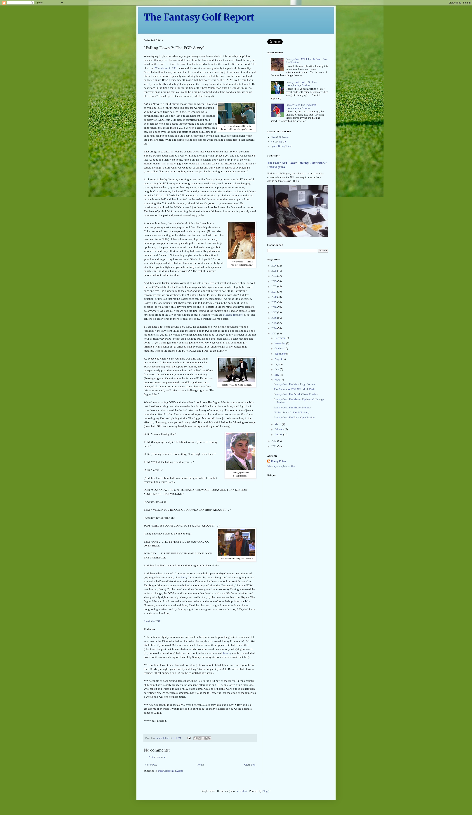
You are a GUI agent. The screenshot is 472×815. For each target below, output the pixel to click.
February (280, 429)
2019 (274, 302)
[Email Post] (188, 738)
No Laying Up (278, 141)
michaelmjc (242, 791)
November (280, 343)
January (279, 434)
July (277, 364)
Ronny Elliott (278, 461)
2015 (274, 323)
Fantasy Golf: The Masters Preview (292, 407)
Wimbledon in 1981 (166, 68)
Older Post (249, 764)
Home (200, 764)
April (278, 380)
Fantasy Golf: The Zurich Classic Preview (296, 394)
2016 (274, 318)
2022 (274, 286)
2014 (274, 328)
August (279, 359)
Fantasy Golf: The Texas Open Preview (294, 417)
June (277, 369)
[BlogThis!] (199, 738)
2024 (274, 276)
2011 (274, 446)
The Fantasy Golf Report (199, 17)
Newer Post (151, 764)
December (280, 338)
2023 (274, 281)
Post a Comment (157, 757)
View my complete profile (281, 466)
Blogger (266, 791)
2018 (274, 307)
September (280, 353)
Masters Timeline (233, 314)
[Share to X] (202, 738)
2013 (274, 333)
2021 (274, 291)
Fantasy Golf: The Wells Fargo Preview (294, 384)
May (277, 374)
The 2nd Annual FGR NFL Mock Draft (294, 389)
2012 (274, 441)
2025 (274, 270)
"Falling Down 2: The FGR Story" (292, 412)
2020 (274, 297)
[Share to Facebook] (206, 738)
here (183, 577)
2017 (274, 312)
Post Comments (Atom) (170, 770)
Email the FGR (152, 621)
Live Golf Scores (280, 137)
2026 (274, 265)
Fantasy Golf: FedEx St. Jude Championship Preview (301, 84)
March (278, 424)
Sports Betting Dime (281, 146)
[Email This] (195, 738)
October (279, 348)
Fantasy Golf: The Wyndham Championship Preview (301, 106)
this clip (227, 652)
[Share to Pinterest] (209, 738)
